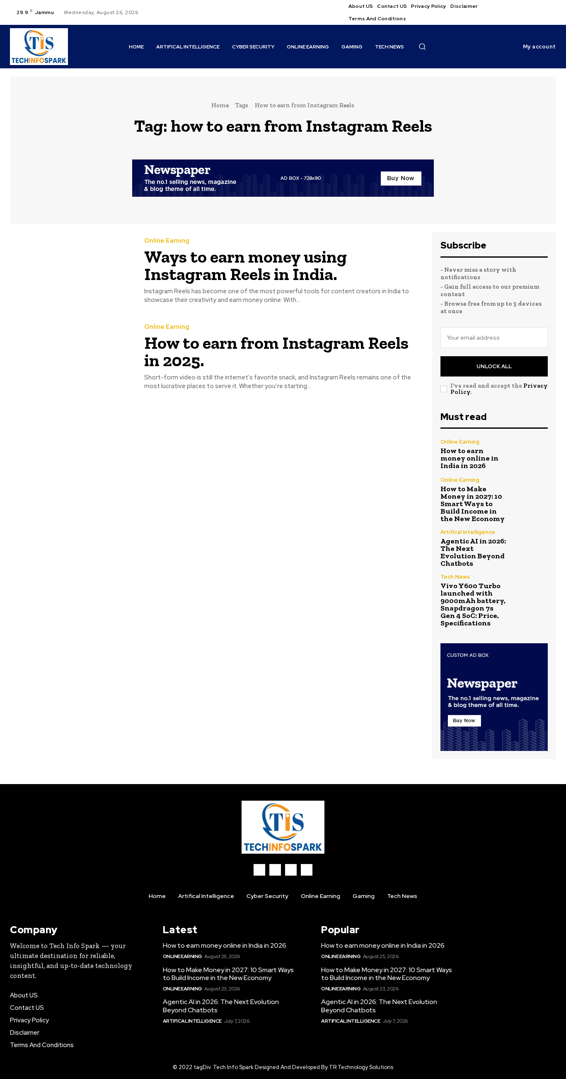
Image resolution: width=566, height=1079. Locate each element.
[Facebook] (527, 7)
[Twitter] (546, 7)
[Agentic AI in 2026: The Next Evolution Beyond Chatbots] (531, 545)
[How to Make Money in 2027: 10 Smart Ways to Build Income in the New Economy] (531, 493)
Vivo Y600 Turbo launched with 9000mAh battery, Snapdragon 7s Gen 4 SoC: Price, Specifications (473, 604)
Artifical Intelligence (467, 532)
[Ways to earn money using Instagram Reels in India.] (71, 271)
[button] (422, 46)
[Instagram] (537, 7)
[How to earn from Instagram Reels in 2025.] (71, 357)
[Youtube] (527, 17)
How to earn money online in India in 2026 (469, 458)
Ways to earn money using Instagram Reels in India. (245, 265)
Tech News (455, 576)
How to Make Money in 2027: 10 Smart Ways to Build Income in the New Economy (472, 503)
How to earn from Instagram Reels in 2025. (276, 351)
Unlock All (494, 366)
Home (220, 105)
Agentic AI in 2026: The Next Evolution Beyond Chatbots (473, 552)
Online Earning (166, 241)
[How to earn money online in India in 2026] (531, 454)
